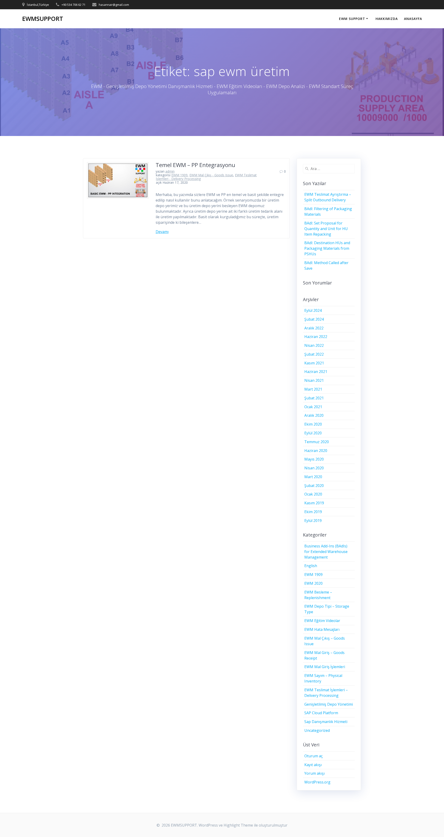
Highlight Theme (238, 825)
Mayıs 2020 (314, 459)
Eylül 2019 (313, 520)
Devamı (162, 231)
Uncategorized (317, 730)
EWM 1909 (179, 175)
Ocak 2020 (313, 494)
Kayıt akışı (313, 764)
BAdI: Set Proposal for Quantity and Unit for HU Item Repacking (326, 229)
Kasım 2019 (314, 502)
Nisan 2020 (314, 468)
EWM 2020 (313, 583)
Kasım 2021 (314, 363)
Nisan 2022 (314, 345)
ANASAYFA (413, 18)
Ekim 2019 (313, 511)
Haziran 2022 (315, 336)
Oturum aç (313, 755)
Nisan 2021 (314, 380)
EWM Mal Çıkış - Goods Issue (211, 175)
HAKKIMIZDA (387, 18)
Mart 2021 (313, 389)
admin (170, 171)
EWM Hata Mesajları (321, 629)
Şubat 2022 (314, 354)
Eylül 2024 (313, 310)
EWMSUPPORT (42, 19)
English (310, 565)
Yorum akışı (314, 773)
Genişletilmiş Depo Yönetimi (328, 704)
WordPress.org (317, 782)
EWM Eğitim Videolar (322, 620)
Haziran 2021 (315, 371)
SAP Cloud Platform (321, 712)
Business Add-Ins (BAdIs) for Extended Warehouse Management (326, 551)
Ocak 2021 (313, 406)
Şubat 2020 (314, 485)
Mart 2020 (313, 476)
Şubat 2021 (314, 398)
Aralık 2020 (314, 415)
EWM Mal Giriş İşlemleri (324, 666)
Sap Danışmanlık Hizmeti (325, 721)
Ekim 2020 (313, 424)
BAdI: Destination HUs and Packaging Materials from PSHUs (327, 248)
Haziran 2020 (315, 450)
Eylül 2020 (313, 433)
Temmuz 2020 (316, 441)
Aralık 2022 (314, 328)
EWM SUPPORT (352, 18)
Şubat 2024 (314, 319)
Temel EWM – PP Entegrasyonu (195, 165)
